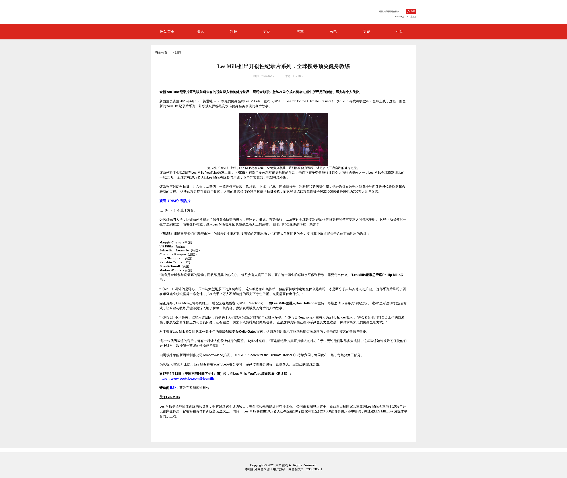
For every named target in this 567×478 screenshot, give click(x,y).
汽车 (300, 31)
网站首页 (167, 31)
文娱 (366, 31)
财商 (266, 31)
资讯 (200, 31)
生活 (399, 31)
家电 (333, 31)
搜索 (413, 11)
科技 (233, 31)
